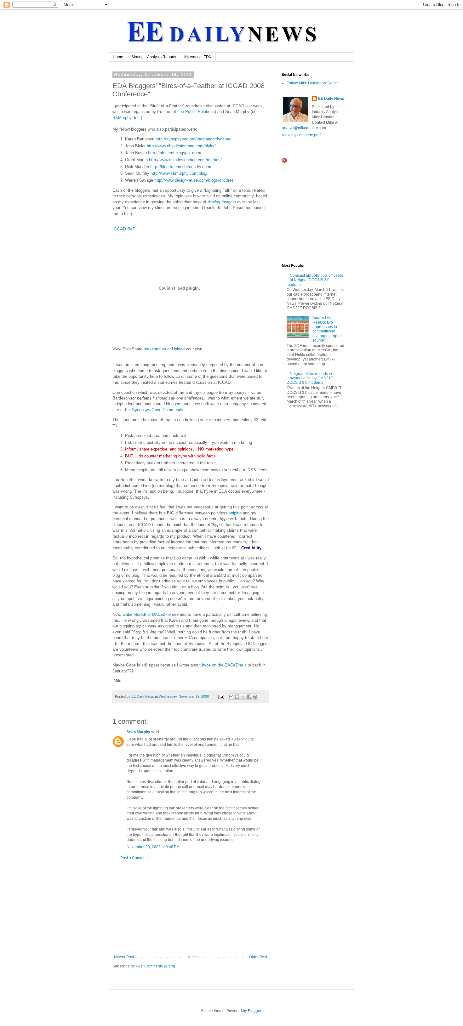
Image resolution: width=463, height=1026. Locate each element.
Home (118, 57)
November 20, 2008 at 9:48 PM (153, 847)
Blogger (254, 1011)
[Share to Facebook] (249, 697)
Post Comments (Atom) (155, 966)
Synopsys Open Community (157, 409)
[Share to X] (243, 697)
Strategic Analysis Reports (153, 57)
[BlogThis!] (237, 697)
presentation (155, 349)
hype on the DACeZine (222, 665)
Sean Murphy (138, 732)
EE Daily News (331, 98)
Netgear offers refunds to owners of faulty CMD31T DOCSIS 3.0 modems (310, 378)
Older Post (258, 957)
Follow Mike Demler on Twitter (312, 83)
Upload (178, 349)
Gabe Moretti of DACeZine (147, 614)
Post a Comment (134, 858)
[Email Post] (221, 696)
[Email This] (231, 697)
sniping (236, 513)
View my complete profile (303, 135)
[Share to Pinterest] (255, 697)
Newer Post (124, 957)
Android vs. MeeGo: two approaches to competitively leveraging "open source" (327, 329)
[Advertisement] (190, 907)
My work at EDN (198, 57)
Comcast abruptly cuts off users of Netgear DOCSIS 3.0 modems (315, 280)
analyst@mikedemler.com (304, 128)
